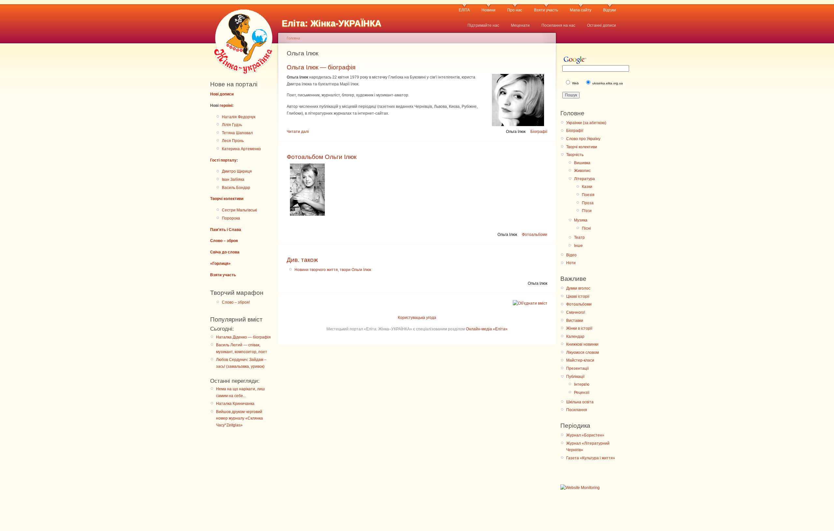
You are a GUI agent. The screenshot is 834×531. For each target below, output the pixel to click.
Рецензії (581, 392)
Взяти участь (546, 10)
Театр (579, 237)
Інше (578, 245)
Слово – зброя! (236, 302)
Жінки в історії (579, 328)
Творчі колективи (226, 198)
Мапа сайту (580, 10)
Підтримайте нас (483, 25)
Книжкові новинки (582, 344)
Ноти (571, 263)
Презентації (577, 368)
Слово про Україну (583, 138)
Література (584, 179)
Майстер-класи (580, 360)
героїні (226, 105)
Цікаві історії (577, 296)
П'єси (587, 210)
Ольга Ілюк (515, 131)
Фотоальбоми (534, 234)
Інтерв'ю (581, 384)
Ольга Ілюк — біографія (321, 67)
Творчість (574, 154)
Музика (580, 220)
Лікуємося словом (582, 352)
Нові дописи (222, 94)
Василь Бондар (236, 187)
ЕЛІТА (464, 10)
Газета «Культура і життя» (590, 458)
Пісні (586, 228)
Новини (489, 10)
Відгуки (609, 10)
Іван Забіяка (233, 179)
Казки (587, 186)
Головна (293, 38)
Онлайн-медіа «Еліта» (487, 329)
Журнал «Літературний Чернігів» (588, 446)
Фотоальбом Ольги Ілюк (321, 156)
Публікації (575, 376)
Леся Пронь (233, 140)
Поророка (231, 218)
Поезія (588, 195)
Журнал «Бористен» (585, 435)
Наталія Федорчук (238, 117)
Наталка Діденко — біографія (243, 337)
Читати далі (298, 131)
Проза (588, 203)
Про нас (514, 10)
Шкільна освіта (580, 402)
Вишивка (582, 163)
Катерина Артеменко (241, 149)
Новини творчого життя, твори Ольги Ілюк (333, 269)
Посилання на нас (558, 25)
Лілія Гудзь (232, 124)
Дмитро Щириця (237, 171)
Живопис (582, 170)
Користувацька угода (417, 317)
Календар (575, 336)
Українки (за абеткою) (586, 123)
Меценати (520, 25)
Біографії (538, 131)
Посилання (576, 410)
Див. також (302, 259)
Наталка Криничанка (235, 403)
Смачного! (575, 312)
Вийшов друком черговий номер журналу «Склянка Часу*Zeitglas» (239, 418)
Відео (571, 255)
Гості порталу (223, 160)
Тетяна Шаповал (237, 133)
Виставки (574, 320)
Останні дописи (601, 25)
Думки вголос (578, 288)
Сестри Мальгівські (239, 210)
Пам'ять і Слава (225, 229)
